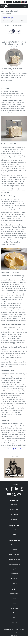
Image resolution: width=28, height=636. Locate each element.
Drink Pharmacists (14, 559)
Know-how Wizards (14, 564)
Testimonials (14, 608)
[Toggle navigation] (25, 5)
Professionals (14, 509)
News (14, 529)
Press (14, 534)
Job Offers (14, 505)
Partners (14, 549)
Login (16, 2)
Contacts (14, 622)
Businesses (14, 545)
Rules (14, 603)
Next (21, 449)
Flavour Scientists (14, 554)
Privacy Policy (14, 594)
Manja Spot (14, 569)
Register (9, 2)
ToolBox (14, 583)
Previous (8, 449)
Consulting (14, 519)
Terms (14, 618)
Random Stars (14, 573)
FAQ (14, 613)
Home (4, 17)
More (16, 449)
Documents (14, 514)
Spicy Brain (10, 17)
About (14, 598)
